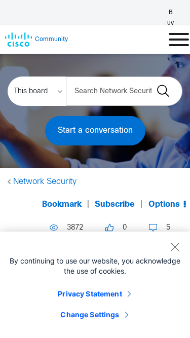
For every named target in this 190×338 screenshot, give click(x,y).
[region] (95, 285)
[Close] (175, 247)
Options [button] (164, 204)
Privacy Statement (90, 293)
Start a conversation (95, 130)
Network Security (45, 181)
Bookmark (62, 204)
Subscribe (115, 204)
